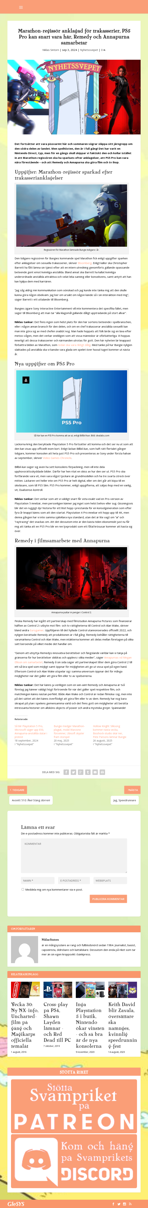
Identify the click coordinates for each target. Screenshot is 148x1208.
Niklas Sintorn (50, 50)
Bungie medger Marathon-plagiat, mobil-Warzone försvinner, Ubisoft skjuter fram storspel (69, 731)
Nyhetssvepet (89, 50)
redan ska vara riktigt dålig (74, 345)
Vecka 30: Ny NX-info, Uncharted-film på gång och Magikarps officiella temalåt (24, 1025)
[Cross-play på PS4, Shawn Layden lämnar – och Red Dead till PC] (57, 990)
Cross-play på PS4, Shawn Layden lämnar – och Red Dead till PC (57, 1022)
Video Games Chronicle (57, 458)
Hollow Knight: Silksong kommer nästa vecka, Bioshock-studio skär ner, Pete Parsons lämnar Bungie (109, 731)
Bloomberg (85, 263)
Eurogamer (37, 630)
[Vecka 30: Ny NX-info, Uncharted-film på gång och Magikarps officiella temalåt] (25, 990)
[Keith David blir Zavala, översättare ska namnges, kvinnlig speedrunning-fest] (122, 990)
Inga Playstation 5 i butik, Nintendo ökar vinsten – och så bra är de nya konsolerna (90, 1025)
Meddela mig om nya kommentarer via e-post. (54, 889)
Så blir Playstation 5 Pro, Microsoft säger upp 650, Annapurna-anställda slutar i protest (31, 731)
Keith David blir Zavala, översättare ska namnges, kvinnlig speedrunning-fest (122, 1025)
